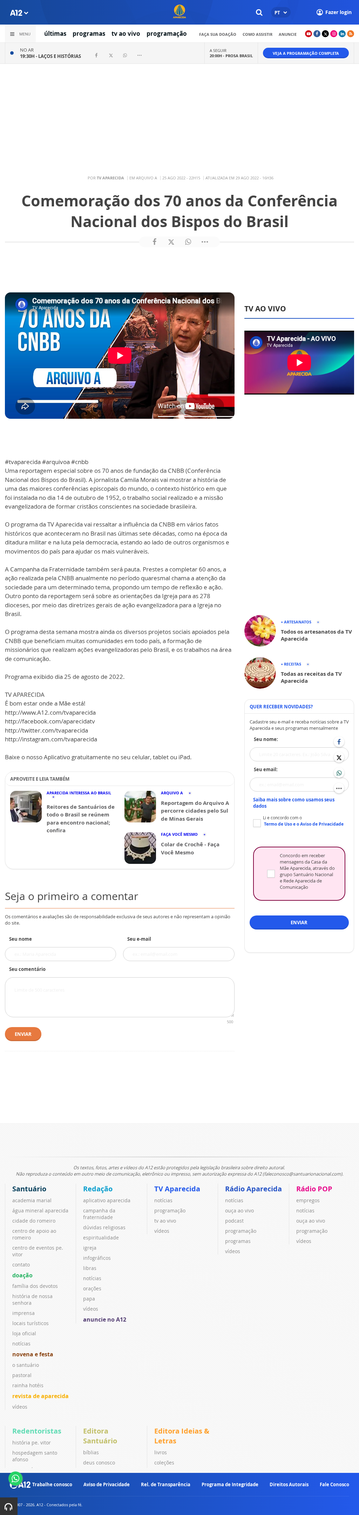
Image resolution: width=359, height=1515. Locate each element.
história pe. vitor (31, 1442)
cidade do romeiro (33, 1220)
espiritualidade (101, 1237)
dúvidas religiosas (104, 1227)
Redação (98, 1188)
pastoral (22, 1375)
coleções (164, 1462)
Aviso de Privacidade (106, 1484)
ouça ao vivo (239, 1210)
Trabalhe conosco (52, 1484)
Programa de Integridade (230, 1484)
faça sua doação (217, 34)
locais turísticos (30, 1323)
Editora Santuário (100, 1435)
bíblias (91, 1452)
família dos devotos (35, 1286)
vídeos (19, 1406)
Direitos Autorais (289, 1484)
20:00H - (231, 55)
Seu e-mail (139, 939)
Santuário (29, 1188)
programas (89, 33)
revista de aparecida (40, 1396)
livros (160, 1452)
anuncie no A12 (104, 1319)
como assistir (257, 34)
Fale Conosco (334, 1484)
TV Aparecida (177, 1188)
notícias (21, 1343)
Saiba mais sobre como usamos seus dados (293, 802)
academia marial (32, 1200)
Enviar (23, 1034)
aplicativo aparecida (106, 1200)
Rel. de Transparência (165, 1484)
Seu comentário (27, 969)
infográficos (97, 1258)
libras (89, 1268)
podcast (234, 1220)
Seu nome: (266, 739)
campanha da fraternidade (99, 1213)
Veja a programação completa (306, 53)
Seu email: (266, 769)
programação (167, 33)
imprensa (23, 1313)
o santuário (25, 1365)
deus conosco (99, 1462)
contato (21, 1264)
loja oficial (24, 1333)
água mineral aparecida (40, 1210)
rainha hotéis (27, 1385)
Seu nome (20, 939)
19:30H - (50, 56)
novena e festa (32, 1354)
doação (22, 1275)
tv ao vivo (125, 33)
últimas (55, 33)
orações (92, 1288)
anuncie (288, 34)
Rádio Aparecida (253, 1188)
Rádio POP (314, 1188)
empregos (308, 1200)
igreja (89, 1247)
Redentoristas (36, 1431)
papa (89, 1298)
